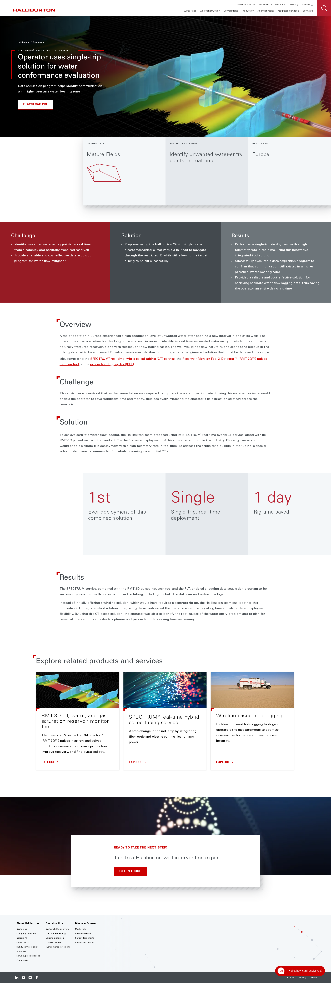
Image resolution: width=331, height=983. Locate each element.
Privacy (302, 978)
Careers (292, 5)
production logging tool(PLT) (112, 364)
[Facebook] (37, 978)
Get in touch (130, 871)
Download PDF (35, 104)
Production (248, 11)
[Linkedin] (17, 978)
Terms (314, 978)
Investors (306, 5)
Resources (38, 42)
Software (308, 11)
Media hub (280, 5)
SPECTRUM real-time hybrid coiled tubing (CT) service (132, 359)
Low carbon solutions (245, 5)
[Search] (324, 8)
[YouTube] (23, 978)
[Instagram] (30, 978)
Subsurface (189, 11)
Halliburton (23, 42)
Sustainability (265, 5)
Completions (231, 11)
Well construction (210, 11)
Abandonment (266, 11)
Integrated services (288, 11)
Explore (49, 762)
